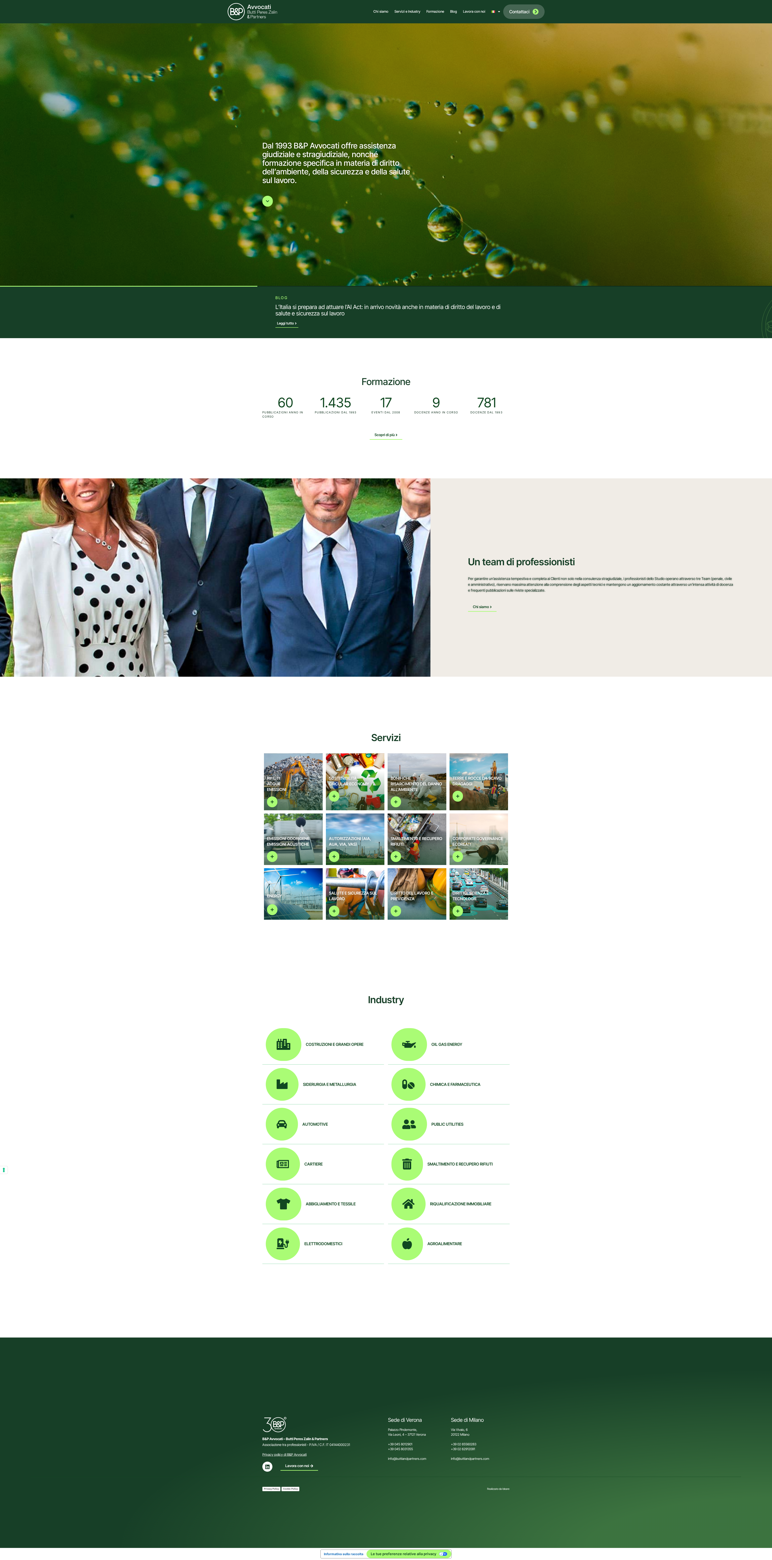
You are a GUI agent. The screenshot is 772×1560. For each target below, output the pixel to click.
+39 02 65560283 (463, 1444)
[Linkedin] (267, 1467)
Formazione (435, 11)
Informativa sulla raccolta (343, 1554)
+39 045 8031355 (400, 1449)
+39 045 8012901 (400, 1444)
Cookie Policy (290, 1488)
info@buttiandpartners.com (407, 1459)
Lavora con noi (474, 11)
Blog (453, 11)
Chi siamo (380, 11)
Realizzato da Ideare (498, 1488)
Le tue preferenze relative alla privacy (403, 1554)
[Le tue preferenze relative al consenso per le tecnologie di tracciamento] (4, 1170)
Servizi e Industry (407, 11)
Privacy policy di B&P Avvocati (284, 1455)
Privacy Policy (271, 1488)
